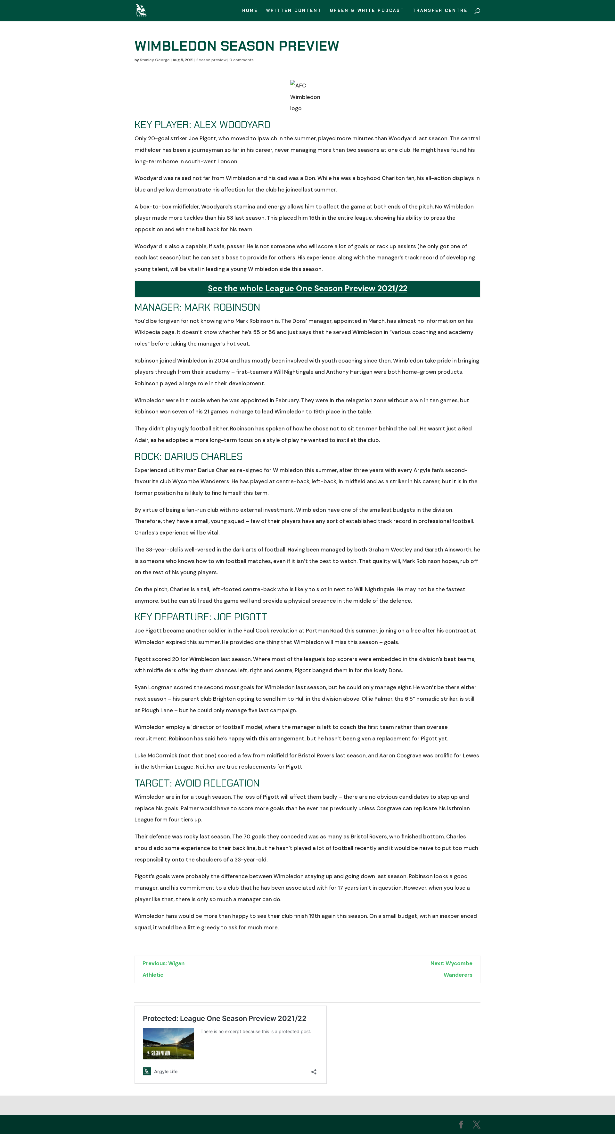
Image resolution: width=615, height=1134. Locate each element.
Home (250, 10)
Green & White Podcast (367, 10)
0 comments (241, 59)
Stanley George (155, 59)
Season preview (211, 59)
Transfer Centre (440, 10)
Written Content (294, 10)
